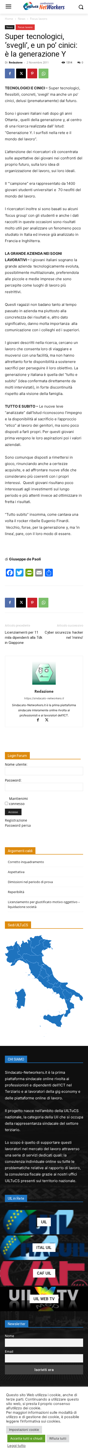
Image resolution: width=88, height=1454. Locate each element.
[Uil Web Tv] (44, 1299)
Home (9, 19)
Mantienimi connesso (18, 801)
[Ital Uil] (44, 1248)
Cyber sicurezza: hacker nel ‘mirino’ (64, 635)
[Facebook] (10, 73)
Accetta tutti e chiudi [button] (26, 1438)
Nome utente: (16, 764)
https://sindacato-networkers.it (44, 698)
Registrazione (16, 820)
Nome (9, 1336)
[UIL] (44, 1222)
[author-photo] (44, 684)
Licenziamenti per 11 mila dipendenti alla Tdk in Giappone (23, 637)
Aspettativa (16, 872)
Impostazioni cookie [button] (24, 1430)
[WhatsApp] (43, 73)
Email (9, 1351)
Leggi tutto (16, 1446)
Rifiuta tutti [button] (57, 1438)
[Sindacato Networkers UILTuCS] (44, 5)
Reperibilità (16, 892)
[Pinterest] (32, 73)
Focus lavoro (38, 19)
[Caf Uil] (44, 1273)
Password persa (18, 825)
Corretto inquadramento (26, 862)
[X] (21, 73)
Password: (13, 780)
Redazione (16, 62)
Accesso (13, 812)
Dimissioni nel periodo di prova (30, 882)
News (21, 19)
